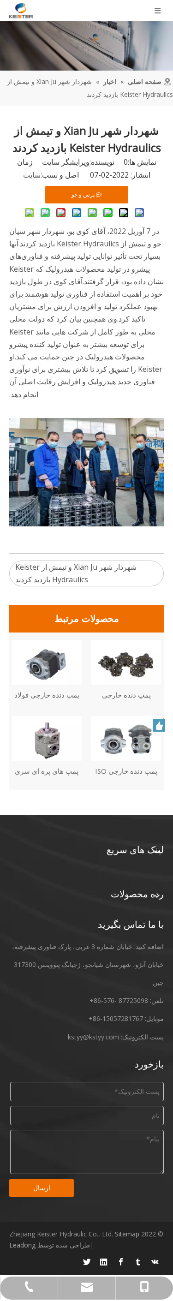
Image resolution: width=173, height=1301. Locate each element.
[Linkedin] (103, 1261)
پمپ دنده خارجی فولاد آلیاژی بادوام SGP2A (46, 694)
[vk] (155, 1261)
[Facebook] (120, 1261)
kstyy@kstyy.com (93, 1036)
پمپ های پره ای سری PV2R (46, 771)
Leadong (22, 1245)
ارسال (41, 1187)
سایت (32, 175)
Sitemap (127, 1233)
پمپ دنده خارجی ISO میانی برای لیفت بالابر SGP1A (126, 771)
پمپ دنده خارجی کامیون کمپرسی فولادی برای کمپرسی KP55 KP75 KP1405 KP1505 (126, 694)
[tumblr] (137, 1261)
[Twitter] (86, 1261)
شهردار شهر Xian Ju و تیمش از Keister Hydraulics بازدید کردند (76, 573)
